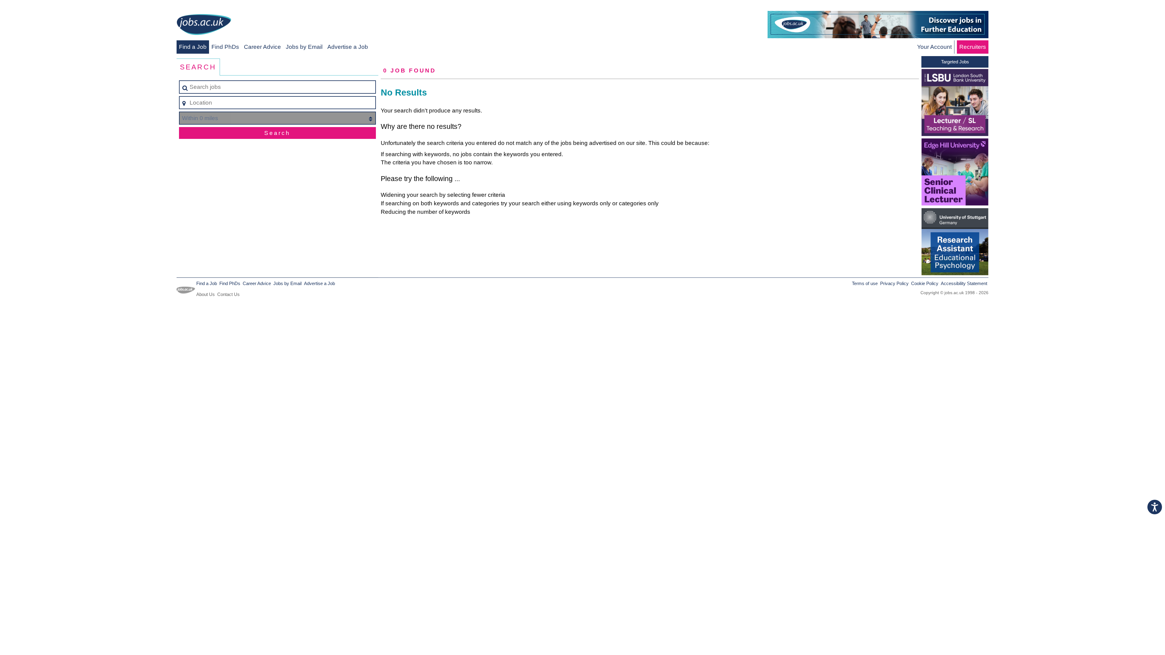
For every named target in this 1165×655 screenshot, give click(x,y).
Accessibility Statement (964, 283)
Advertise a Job (347, 47)
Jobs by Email (304, 47)
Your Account (934, 47)
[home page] (204, 25)
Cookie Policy (924, 283)
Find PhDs (225, 47)
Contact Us (228, 294)
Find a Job (193, 47)
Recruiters (972, 47)
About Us (205, 294)
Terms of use (865, 283)
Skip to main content (29, 6)
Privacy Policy (894, 283)
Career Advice (262, 47)
